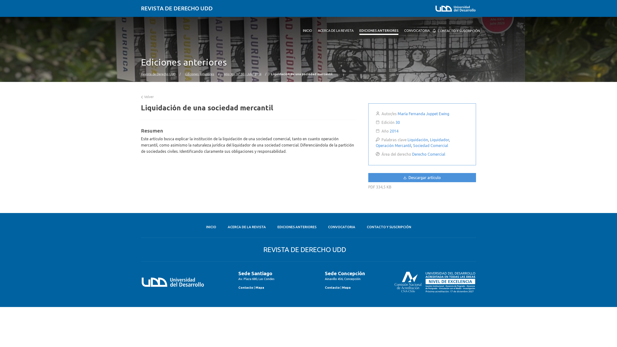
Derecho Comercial (428, 154)
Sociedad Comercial (430, 145)
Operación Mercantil (393, 145)
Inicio (211, 227)
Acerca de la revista (247, 227)
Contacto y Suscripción (389, 227)
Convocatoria (341, 227)
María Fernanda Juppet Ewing (423, 114)
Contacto (245, 287)
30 (398, 122)
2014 (394, 131)
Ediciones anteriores (199, 74)
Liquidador (439, 140)
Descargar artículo (424, 177)
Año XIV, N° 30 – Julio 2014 (242, 74)
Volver (148, 97)
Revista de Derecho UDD (177, 8)
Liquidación (418, 140)
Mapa (259, 287)
